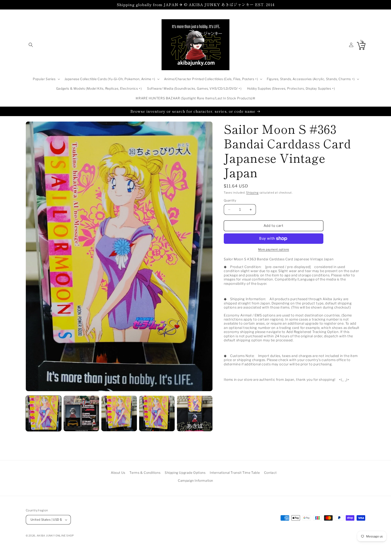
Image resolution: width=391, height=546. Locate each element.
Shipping (252, 192)
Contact (270, 472)
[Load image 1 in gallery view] (43, 413)
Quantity (230, 200)
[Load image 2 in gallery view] (81, 413)
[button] (31, 45)
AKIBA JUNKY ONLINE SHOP (55, 535)
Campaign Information (195, 480)
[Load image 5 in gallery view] (194, 413)
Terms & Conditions (144, 472)
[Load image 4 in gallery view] (157, 413)
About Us (118, 472)
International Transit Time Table (235, 472)
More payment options (273, 249)
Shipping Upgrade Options (185, 472)
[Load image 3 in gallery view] (119, 413)
